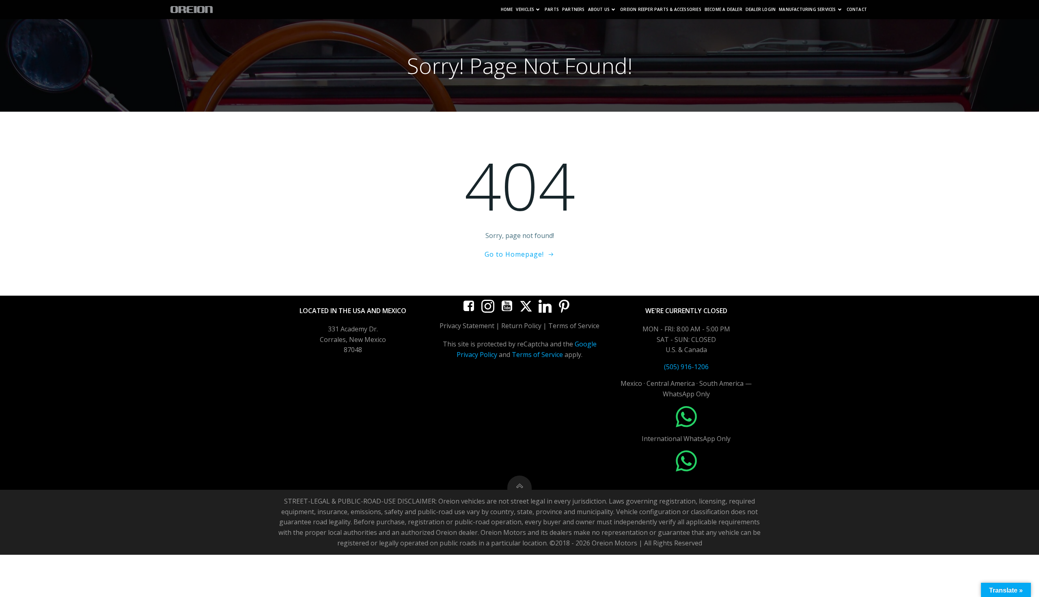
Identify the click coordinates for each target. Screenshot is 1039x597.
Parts (552, 9)
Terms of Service (537, 354)
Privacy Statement (467, 325)
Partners (573, 9)
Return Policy (521, 325)
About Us (599, 9)
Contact (857, 9)
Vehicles (525, 9)
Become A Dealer (723, 9)
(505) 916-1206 (686, 366)
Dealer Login (761, 9)
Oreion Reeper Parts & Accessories (660, 9)
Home (507, 9)
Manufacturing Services (807, 9)
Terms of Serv (569, 325)
